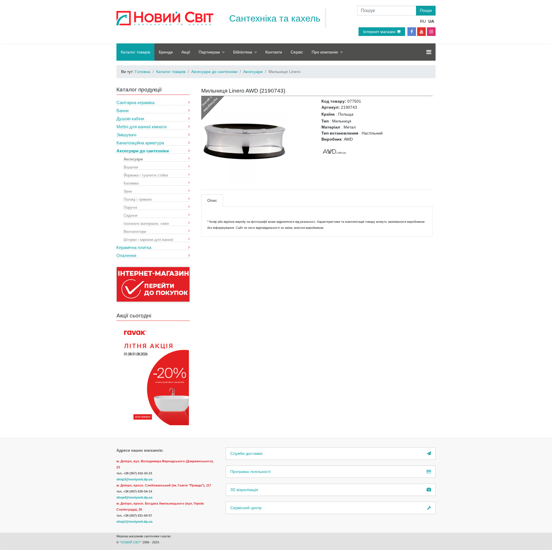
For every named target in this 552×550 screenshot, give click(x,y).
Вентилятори (135, 231)
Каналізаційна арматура (140, 142)
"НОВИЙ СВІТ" (131, 542)
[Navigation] (428, 52)
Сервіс (297, 52)
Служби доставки (246, 453)
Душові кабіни (130, 118)
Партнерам (209, 52)
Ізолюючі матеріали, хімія (146, 223)
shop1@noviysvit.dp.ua (134, 521)
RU (423, 21)
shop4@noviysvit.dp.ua (134, 497)
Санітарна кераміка (135, 102)
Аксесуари (133, 159)
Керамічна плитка (133, 247)
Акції (185, 52)
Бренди (166, 52)
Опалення (126, 255)
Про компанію (325, 52)
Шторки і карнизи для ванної (148, 239)
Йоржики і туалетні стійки (146, 175)
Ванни (122, 110)
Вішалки (131, 167)
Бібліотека (242, 52)
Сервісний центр (246, 507)
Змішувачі (126, 134)
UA (431, 21)
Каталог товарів (135, 52)
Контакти (273, 52)
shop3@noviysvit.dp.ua (134, 479)
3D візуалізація (244, 489)
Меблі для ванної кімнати (141, 126)
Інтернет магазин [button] (380, 31)
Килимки (131, 183)
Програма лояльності (250, 471)
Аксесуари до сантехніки (142, 150)
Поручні (130, 207)
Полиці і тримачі (138, 199)
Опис (212, 200)
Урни (128, 191)
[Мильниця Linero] (244, 141)
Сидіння (130, 215)
